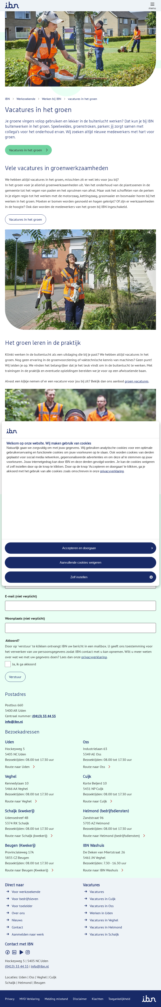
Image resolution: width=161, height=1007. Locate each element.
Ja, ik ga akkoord (24, 664)
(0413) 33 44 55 (44, 716)
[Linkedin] (14, 952)
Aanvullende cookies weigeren (80, 562)
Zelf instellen (78, 577)
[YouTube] (20, 952)
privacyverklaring (112, 471)
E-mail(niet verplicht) (21, 596)
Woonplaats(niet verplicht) (25, 618)
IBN (7, 99)
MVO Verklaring (29, 999)
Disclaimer (80, 999)
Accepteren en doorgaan (79, 548)
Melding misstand (56, 999)
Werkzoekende (26, 99)
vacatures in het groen (82, 99)
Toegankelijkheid (119, 999)
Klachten (97, 999)
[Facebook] (7, 952)
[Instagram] (27, 952)
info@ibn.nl (14, 721)
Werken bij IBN (51, 99)
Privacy (9, 999)
